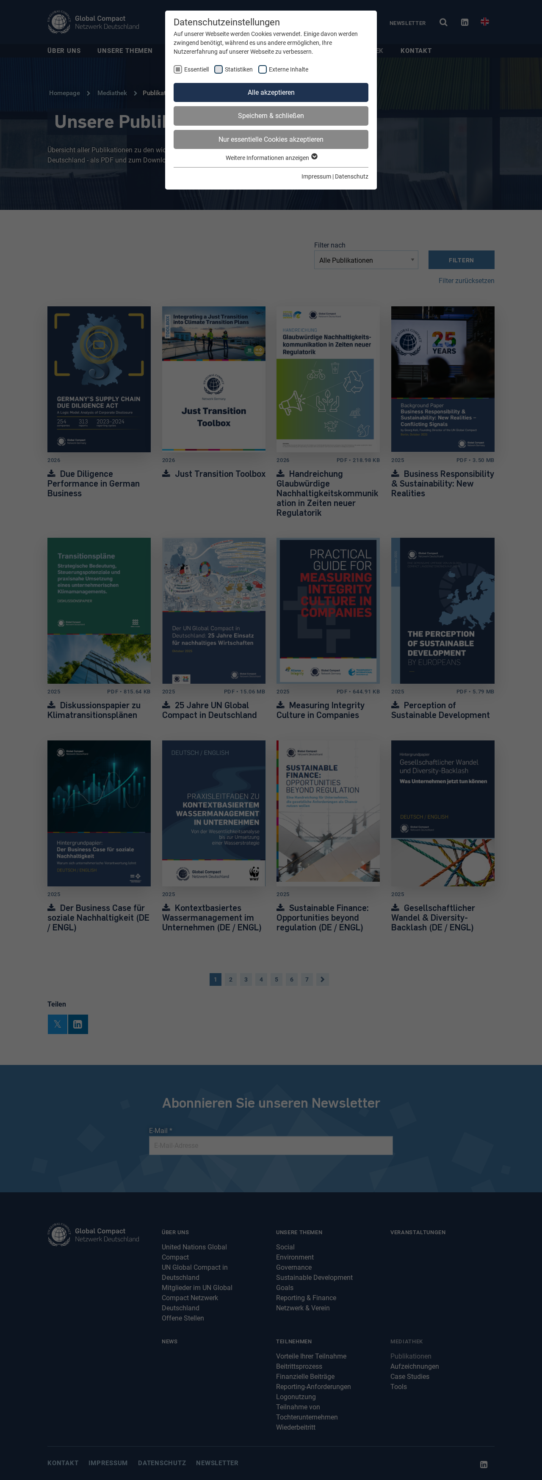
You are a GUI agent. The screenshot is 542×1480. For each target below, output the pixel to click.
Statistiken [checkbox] (239, 69)
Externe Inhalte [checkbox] (288, 69)
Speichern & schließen (271, 116)
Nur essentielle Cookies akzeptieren (271, 139)
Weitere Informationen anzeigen (268, 157)
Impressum (316, 176)
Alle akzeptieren (271, 92)
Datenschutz (351, 176)
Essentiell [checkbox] (196, 69)
